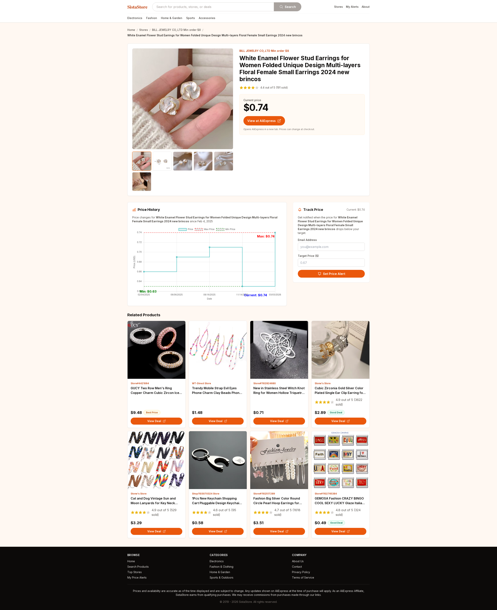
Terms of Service (303, 577)
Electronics (134, 18)
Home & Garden (171, 18)
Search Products (138, 566)
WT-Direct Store (201, 383)
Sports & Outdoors (221, 577)
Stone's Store (323, 383)
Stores (338, 6)
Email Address (307, 240)
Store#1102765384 (326, 493)
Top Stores (134, 572)
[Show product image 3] (182, 161)
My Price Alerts (137, 577)
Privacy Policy (301, 572)
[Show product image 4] (203, 161)
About (366, 6)
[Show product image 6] (141, 181)
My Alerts (352, 6)
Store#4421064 (140, 383)
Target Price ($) (308, 255)
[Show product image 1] (141, 161)
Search (290, 7)
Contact (297, 566)
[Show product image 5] (223, 161)
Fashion (151, 18)
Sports (190, 18)
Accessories (207, 18)
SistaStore (137, 7)
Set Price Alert (334, 274)
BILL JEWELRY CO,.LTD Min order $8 (176, 29)
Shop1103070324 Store (205, 493)
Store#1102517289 (264, 493)
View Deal (154, 421)
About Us (298, 561)
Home (131, 29)
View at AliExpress (261, 121)
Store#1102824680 (264, 383)
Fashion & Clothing (221, 566)
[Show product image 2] (162, 161)
